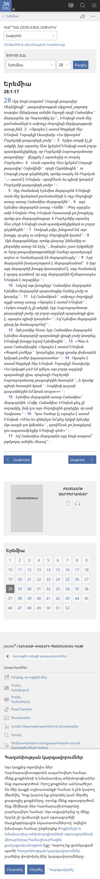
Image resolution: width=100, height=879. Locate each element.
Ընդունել (15, 869)
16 (29, 413)
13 (70, 341)
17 (10, 436)
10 (10, 285)
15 (10, 397)
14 (67, 358)
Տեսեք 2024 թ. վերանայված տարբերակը (34, 44)
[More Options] (93, 16)
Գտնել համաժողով (17, 699)
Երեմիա (12, 16)
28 (7, 100)
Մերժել (36, 869)
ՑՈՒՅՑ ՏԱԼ (16, 55)
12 (10, 330)
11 (26, 296)
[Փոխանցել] (83, 16)
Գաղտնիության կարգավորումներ (48, 850)
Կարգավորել (61, 869)
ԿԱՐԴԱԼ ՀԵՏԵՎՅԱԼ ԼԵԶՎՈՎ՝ (30, 27)
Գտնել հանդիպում (16, 688)
